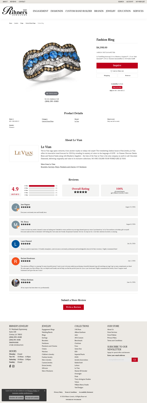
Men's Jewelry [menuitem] (46, 360)
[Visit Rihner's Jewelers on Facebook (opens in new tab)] (10, 366)
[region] (51, 61)
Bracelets (44, 167)
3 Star (26, 190)
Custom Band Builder (78, 11)
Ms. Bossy (25, 222)
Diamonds (57, 11)
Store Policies (111, 335)
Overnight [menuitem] (78, 374)
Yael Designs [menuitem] (79, 388)
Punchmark (77, 399)
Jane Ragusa (25, 205)
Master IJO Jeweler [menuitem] (81, 371)
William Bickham (27, 280)
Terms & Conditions (71, 392)
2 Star (26, 193)
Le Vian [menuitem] (77, 368)
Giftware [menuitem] (45, 368)
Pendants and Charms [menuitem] (49, 346)
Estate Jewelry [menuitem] (46, 365)
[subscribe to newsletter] (135, 360)
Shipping (107, 75)
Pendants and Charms (68, 167)
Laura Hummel (26, 241)
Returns (127, 75)
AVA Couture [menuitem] (79, 338)
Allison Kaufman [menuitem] (80, 332)
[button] (121, 1)
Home (10, 23)
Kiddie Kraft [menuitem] (79, 363)
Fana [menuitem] (76, 346)
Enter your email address (116, 355)
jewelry (16, 23)
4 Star (26, 188)
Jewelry (110, 11)
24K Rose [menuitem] (78, 330)
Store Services (112, 332)
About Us (110, 330)
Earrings (51, 167)
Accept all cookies (32, 398)
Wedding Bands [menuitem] (47, 332)
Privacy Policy (112, 338)
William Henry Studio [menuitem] (82, 385)
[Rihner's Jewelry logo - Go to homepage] (15, 11)
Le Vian (77, 121)
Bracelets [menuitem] (45, 341)
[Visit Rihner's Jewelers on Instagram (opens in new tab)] (13, 366)
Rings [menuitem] (44, 335)
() (56, 186)
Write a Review (73, 307)
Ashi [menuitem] (76, 335)
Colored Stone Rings (30, 23)
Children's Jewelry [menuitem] (48, 354)
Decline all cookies (16, 398)
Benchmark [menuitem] (78, 341)
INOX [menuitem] (76, 357)
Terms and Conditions (114, 341)
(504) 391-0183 (52, 101)
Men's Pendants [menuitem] (47, 371)
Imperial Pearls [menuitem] (80, 354)
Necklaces (82, 167)
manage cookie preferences (22, 393)
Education (124, 11)
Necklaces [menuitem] (45, 343)
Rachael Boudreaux (28, 258)
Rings (21, 23)
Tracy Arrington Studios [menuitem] (83, 379)
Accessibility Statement (86, 392)
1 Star (26, 195)
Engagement (40, 11)
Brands (99, 11)
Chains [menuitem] (44, 349)
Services (138, 11)
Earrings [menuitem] (44, 338)
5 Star (26, 186)
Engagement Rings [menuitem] (48, 330)
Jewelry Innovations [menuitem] (81, 360)
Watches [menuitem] (45, 352)
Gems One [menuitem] (78, 349)
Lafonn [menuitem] (77, 365)
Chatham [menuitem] (78, 343)
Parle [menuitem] (76, 376)
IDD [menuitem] (76, 352)
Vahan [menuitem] (77, 382)
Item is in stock (117, 87)
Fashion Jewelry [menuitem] (47, 357)
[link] (4, 1)
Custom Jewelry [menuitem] (47, 363)
